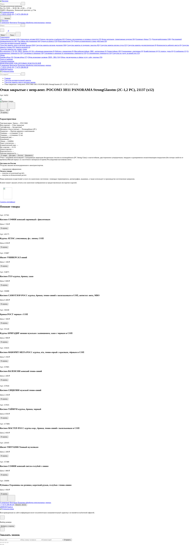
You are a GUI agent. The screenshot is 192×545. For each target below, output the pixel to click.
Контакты (13, 22)
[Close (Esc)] (1, 542)
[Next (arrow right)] (3, 544)
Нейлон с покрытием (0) (64, 51)
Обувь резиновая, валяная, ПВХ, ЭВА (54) (44, 57)
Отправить (67, 540)
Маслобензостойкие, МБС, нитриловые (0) (90, 51)
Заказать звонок (20, 505)
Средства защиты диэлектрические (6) (142, 45)
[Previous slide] (3, 498)
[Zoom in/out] (7, 542)
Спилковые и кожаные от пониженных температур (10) (65, 53)
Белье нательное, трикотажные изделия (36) (118, 39)
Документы (29, 155)
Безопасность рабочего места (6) (169, 45)
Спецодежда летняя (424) (29, 39)
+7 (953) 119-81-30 (7, 14)
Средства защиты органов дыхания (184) (51, 45)
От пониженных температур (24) (99, 53)
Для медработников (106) (161, 39)
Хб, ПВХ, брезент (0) (23, 51)
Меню (3, 35)
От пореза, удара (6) (165, 51)
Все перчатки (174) (7, 51)
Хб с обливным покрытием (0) (43, 51)
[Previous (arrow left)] (1, 544)
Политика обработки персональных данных (34, 22)
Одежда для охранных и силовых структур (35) (83, 39)
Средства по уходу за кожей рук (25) (126, 53)
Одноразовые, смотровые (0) (132, 51)
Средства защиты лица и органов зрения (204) (17, 45)
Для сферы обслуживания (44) (28, 41)
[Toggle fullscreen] (5, 542)
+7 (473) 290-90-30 (21, 14)
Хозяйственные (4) (151, 51)
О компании (4, 22)
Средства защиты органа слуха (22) (113, 45)
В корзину (4, 112)
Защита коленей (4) (23, 47)
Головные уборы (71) (143, 39)
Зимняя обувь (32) (7, 57)
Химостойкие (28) (114, 51)
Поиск (12, 35)
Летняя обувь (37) (20, 57)
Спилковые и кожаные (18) (33, 53)
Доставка (12, 155)
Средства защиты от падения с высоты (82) (83, 45)
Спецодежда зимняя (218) (9, 39)
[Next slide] (11, 498)
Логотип (20, 155)
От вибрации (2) (180, 51)
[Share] (3, 542)
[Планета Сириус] (4, 1)
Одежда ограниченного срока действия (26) (90, 41)
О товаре (4, 155)
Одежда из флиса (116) (49, 41)
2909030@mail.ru (6, 69)
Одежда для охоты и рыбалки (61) (52, 39)
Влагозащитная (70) (65, 41)
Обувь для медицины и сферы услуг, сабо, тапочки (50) (81, 57)
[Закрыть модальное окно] (2, 517)
